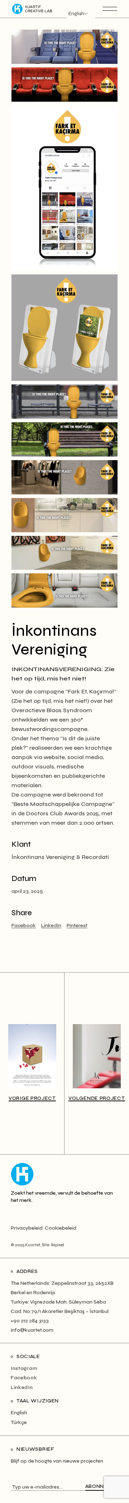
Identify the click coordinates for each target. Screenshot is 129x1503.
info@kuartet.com (32, 1330)
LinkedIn (22, 1387)
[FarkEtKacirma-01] (64, 84)
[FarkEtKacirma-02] (64, 590)
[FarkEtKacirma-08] (64, 327)
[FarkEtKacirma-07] (64, 401)
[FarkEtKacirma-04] (64, 515)
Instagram (24, 1368)
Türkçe (19, 1422)
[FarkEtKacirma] (64, 47)
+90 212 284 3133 (30, 1321)
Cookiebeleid (60, 1228)
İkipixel (57, 1245)
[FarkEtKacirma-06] (64, 439)
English (19, 1413)
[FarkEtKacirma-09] (64, 188)
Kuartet (32, 1245)
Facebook (24, 1378)
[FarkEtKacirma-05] (64, 477)
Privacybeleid (27, 1228)
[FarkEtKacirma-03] (64, 553)
